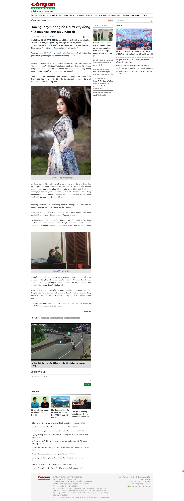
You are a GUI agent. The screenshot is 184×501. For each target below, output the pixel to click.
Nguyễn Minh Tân (63, 53)
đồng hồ (74, 69)
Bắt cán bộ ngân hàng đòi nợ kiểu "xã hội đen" (39, 412)
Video (146, 15)
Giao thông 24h (55, 15)
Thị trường (80, 15)
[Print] (89, 37)
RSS (111, 20)
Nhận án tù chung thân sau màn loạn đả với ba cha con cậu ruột (55, 431)
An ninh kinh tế (68, 15)
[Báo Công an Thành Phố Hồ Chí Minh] (32, 15)
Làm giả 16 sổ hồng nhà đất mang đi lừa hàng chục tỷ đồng (79, 414)
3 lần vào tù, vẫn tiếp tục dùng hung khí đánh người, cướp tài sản (56, 423)
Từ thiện (126, 15)
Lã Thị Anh (48, 53)
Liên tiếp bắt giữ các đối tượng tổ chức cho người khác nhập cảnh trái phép (102, 72)
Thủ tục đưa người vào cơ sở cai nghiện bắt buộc (50, 454)
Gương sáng (116, 15)
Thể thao (98, 15)
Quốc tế (106, 15)
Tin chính (38, 15)
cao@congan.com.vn (142, 484)
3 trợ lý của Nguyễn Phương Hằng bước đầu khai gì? (51, 464)
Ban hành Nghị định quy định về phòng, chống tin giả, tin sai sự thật (103, 62)
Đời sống (89, 15)
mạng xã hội (75, 318)
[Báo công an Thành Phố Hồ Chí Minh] (43, 6)
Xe (141, 15)
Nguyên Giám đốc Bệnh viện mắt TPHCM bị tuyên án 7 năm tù (55, 468)
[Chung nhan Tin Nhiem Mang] (139, 486)
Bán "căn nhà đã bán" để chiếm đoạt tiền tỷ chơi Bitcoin (52, 427)
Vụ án (45, 15)
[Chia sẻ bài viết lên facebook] (84, 37)
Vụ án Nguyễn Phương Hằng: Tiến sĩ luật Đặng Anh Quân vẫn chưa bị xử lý (59, 458)
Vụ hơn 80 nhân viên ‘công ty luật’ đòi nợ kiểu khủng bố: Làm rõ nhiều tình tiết (60, 447)
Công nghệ (135, 15)
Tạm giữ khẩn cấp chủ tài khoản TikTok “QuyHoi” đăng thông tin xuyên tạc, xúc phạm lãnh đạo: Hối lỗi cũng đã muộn (103, 83)
